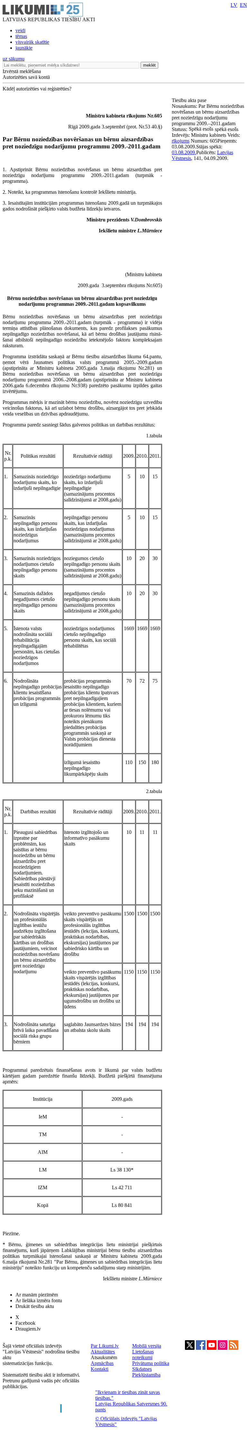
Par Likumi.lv (105, 1346)
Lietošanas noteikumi (143, 1354)
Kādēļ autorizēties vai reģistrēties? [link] (37, 88)
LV (234, 5)
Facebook (25, 1323)
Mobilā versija (146, 1346)
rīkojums (180, 141)
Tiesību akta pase (190, 100)
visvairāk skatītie (32, 42)
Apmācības (102, 1363)
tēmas (21, 36)
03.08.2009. (184, 152)
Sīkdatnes (142, 1369)
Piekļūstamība (146, 1375)
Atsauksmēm (104, 1357)
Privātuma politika (150, 1363)
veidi (20, 30)
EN (243, 5)
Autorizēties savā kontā (26, 77)
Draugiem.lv (28, 1329)
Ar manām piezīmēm (36, 1294)
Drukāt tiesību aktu (34, 1306)
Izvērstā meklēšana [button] (22, 71)
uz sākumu (13, 58)
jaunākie (23, 48)
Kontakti (99, 1369)
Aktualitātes (103, 1351)
